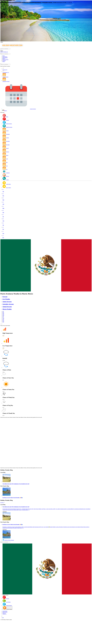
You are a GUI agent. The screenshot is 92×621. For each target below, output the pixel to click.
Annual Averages (7, 306)
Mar (3, 313)
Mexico (4, 58)
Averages (4, 60)
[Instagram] (47, 617)
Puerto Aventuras (5, 59)
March (4, 61)
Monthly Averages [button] (9, 127)
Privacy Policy (5, 612)
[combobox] (5, 48)
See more (2, 502)
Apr (3, 314)
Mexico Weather (7, 309)
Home (4, 55)
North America (5, 57)
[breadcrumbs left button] (0, 63)
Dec (3, 321)
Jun (3, 316)
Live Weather (6, 299)
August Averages (7, 301)
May (3, 315)
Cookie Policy (5, 611)
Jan (3, 311)
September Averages (8, 304)
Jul (3, 317)
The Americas (5, 56)
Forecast (5, 296)
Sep (3, 319)
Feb (3, 312)
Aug (3, 318)
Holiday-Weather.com (4, 51)
